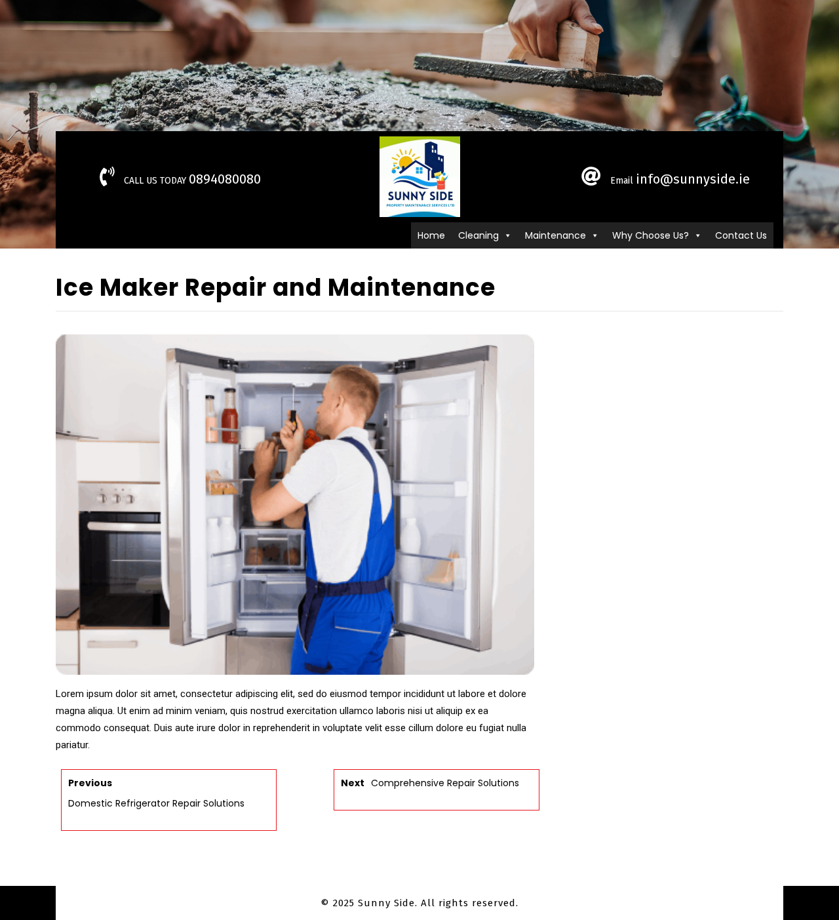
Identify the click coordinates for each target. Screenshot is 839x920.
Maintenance (555, 235)
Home (431, 235)
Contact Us (741, 235)
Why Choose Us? (650, 235)
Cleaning (478, 235)
